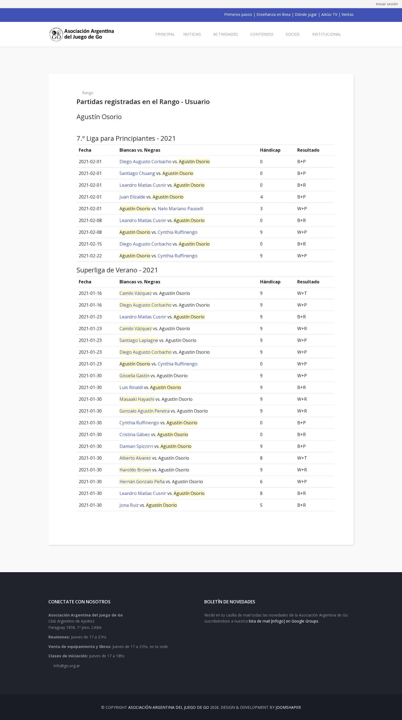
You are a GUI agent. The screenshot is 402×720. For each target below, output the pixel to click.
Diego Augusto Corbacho (145, 162)
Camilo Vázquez (136, 293)
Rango (88, 92)
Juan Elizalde (132, 197)
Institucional (326, 34)
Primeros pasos (238, 14)
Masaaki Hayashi (137, 399)
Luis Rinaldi (131, 387)
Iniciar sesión (387, 3)
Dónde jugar (306, 14)
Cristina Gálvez (135, 434)
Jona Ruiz (129, 505)
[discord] (86, 14)
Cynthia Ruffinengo (177, 232)
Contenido (261, 34)
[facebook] (50, 14)
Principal (165, 34)
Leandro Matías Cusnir (143, 185)
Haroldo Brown (135, 470)
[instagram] (72, 14)
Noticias (192, 34)
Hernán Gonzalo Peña (142, 482)
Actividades (225, 34)
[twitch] (79, 14)
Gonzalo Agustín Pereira (145, 411)
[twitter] (57, 14)
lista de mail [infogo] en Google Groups (283, 621)
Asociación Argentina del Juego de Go (168, 707)
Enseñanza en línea (273, 14)
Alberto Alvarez (135, 458)
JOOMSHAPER (288, 707)
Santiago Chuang (137, 173)
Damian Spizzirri (136, 446)
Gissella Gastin (134, 376)
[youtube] (64, 14)
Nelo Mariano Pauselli (180, 209)
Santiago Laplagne (139, 340)
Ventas (348, 14)
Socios (293, 34)
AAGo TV (329, 14)
